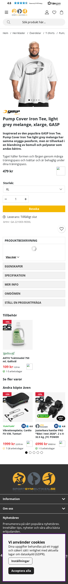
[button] (34, 3)
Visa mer (11, 257)
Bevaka (34, 209)
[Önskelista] (54, 12)
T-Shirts (50, 33)
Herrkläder (19, 33)
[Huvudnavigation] (6, 12)
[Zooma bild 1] (34, 73)
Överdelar (35, 33)
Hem (5, 33)
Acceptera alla (21, 571)
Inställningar (20, 561)
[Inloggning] (47, 12)
